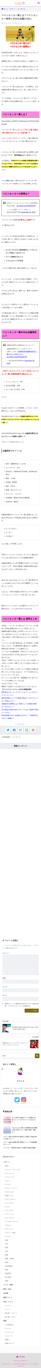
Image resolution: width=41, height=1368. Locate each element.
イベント (8, 1305)
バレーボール (15, 737)
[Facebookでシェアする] (14, 730)
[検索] (37, 1056)
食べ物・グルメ (10, 1317)
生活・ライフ (8, 1302)
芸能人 (7, 1339)
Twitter (17, 1103)
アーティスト (9, 1332)
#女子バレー (19, 354)
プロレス (8, 1225)
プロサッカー (9, 1192)
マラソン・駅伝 (10, 1233)
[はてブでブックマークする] (20, 730)
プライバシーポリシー (20, 1361)
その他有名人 (9, 1325)
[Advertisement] (20, 841)
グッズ (7, 1309)
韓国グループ (9, 1343)
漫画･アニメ (7, 1297)
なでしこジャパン (11, 1188)
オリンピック (9, 1173)
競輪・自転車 (9, 1258)
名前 (4, 978)
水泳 (6, 1251)
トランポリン (9, 1210)
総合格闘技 (9, 1266)
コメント (6, 953)
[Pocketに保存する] (33, 730)
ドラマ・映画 (8, 1285)
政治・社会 (7, 1289)
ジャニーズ (9, 1336)
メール (5, 987)
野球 (6, 1270)
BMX (6, 1166)
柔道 (6, 1247)
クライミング (9, 1177)
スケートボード (10, 1199)
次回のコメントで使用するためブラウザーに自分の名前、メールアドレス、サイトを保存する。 (21, 1005)
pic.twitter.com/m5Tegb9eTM (17, 357)
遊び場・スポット (11, 1313)
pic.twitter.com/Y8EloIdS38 (26, 206)
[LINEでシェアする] (26, 730)
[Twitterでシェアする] (8, 730)
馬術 (6, 1281)
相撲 (6, 1255)
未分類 (5, 1293)
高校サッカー (9, 1195)
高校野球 (8, 1273)
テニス (7, 1207)
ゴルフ (7, 1181)
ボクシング (9, 1229)
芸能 (4, 1321)
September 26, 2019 (28, 212)
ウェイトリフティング (12, 1169)
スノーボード (9, 1203)
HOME (21, 1357)
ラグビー (8, 1236)
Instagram (23, 1103)
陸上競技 (8, 1277)
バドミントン (9, 1214)
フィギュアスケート (12, 1221)
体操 (6, 1240)
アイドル (8, 1328)
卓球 (6, 1244)
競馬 (6, 1262)
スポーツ (6, 1162)
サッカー (8, 1184)
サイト (4, 995)
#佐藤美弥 (21, 351)
